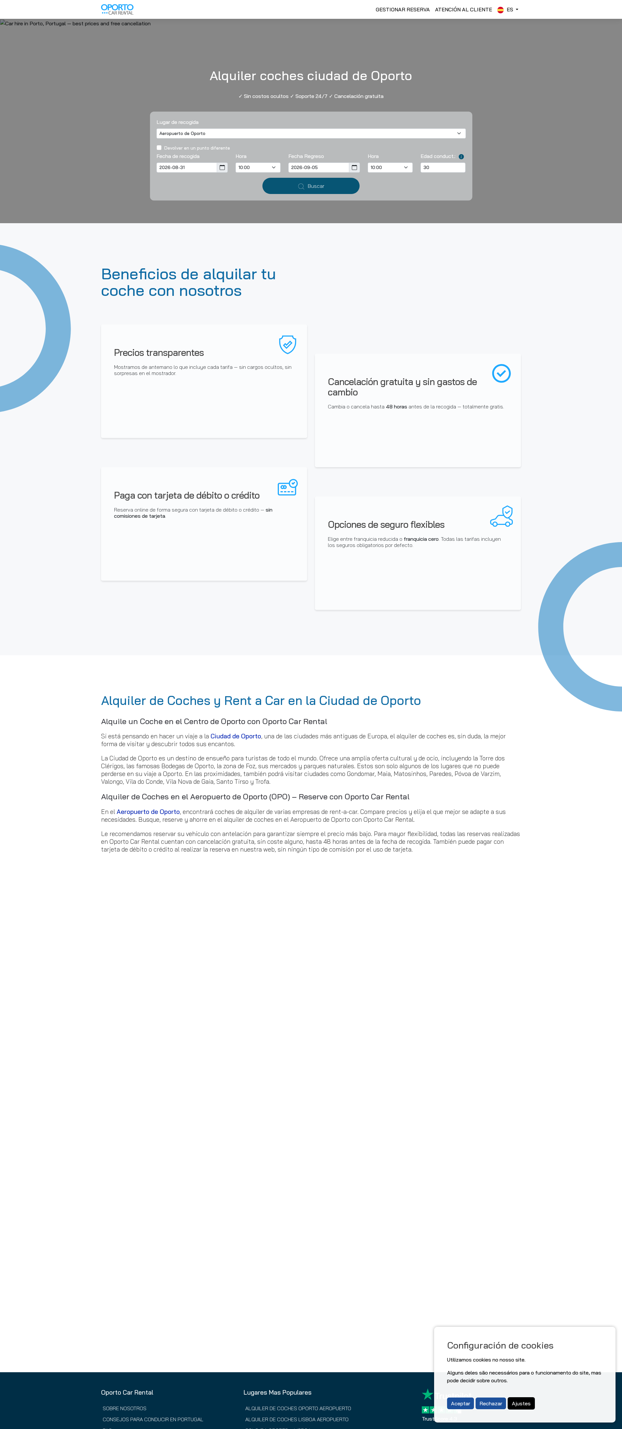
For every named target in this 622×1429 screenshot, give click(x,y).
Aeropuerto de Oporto (148, 812)
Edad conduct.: (437, 156)
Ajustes (521, 1403)
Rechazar (490, 1403)
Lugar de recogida (177, 122)
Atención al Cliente (463, 9)
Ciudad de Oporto (236, 736)
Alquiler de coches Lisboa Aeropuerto (297, 1419)
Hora (241, 156)
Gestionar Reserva (403, 9)
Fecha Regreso (306, 156)
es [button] (509, 9)
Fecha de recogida (178, 156)
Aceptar (460, 1403)
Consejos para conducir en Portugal (153, 1419)
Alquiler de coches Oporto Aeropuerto (298, 1408)
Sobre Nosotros (124, 1408)
